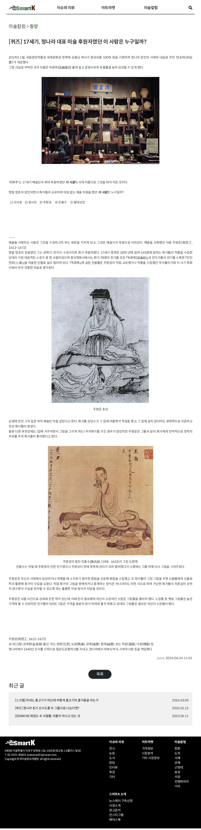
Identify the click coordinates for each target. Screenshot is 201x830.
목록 (99, 674)
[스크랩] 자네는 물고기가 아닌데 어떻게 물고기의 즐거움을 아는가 (56, 700)
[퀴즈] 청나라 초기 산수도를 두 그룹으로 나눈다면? (47, 708)
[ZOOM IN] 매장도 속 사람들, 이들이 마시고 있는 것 (47, 716)
